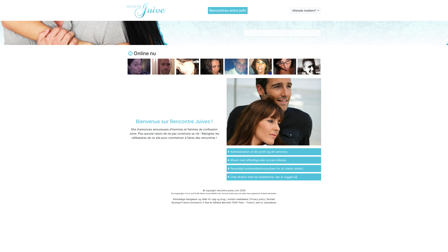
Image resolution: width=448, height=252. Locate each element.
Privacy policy (257, 199)
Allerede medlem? (304, 10)
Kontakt (271, 199)
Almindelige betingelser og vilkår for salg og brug (199, 199)
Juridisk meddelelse (237, 199)
